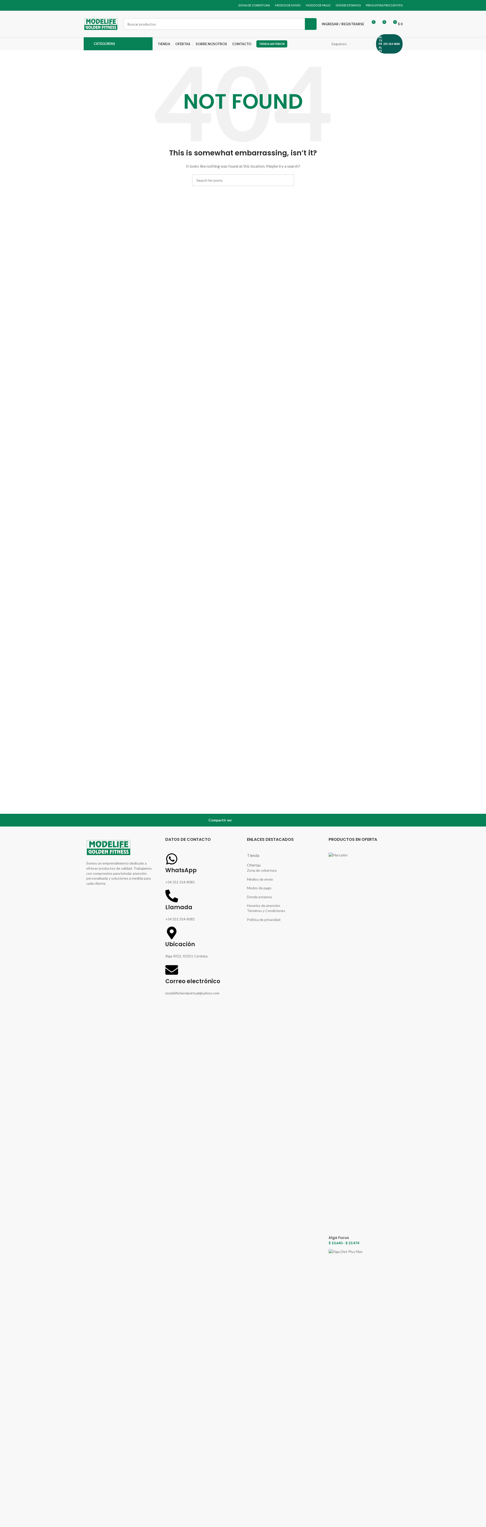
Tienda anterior (272, 43)
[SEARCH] (311, 24)
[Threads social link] (361, 44)
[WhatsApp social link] (368, 44)
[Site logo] (101, 23)
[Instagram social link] (355, 44)
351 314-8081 (391, 43)
